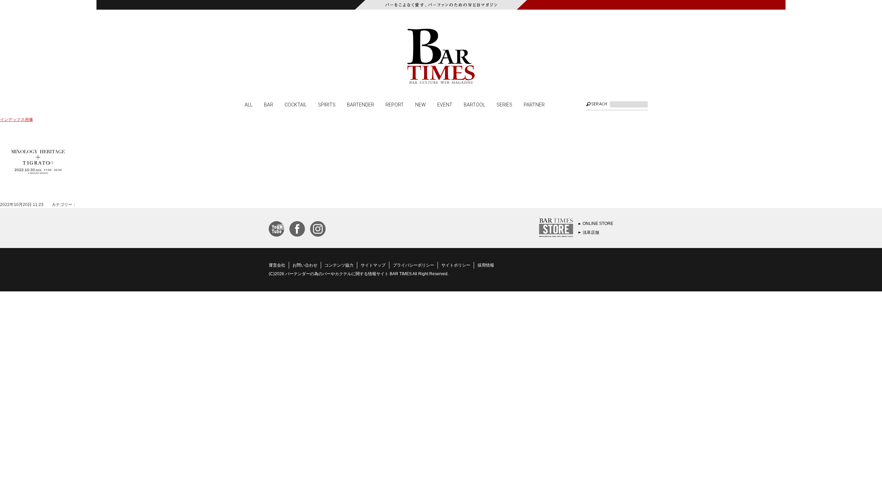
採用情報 (486, 265)
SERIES (504, 104)
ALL (249, 104)
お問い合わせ (305, 265)
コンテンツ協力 (339, 265)
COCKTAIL (296, 104)
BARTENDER (360, 104)
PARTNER (534, 104)
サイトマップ (373, 265)
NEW (420, 104)
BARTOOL (474, 104)
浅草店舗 (591, 232)
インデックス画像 (16, 119)
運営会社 (277, 265)
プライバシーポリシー (413, 265)
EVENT (444, 104)
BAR (268, 104)
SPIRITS (327, 104)
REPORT (395, 104)
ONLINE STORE (598, 223)
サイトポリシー (455, 265)
